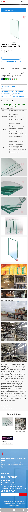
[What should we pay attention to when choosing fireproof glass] (7, 422)
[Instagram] (12, 491)
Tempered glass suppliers (17, 96)
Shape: (2, 68)
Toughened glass (17, 93)
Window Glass (5, 86)
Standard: (3, 72)
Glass (3, 89)
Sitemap (16, 505)
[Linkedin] (5, 491)
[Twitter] (7, 491)
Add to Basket (10, 61)
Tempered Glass (16, 86)
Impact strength (6, 93)
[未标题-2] (4, 454)
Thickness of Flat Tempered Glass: (6, 76)
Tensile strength (20, 91)
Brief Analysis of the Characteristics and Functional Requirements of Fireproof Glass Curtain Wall (20, 432)
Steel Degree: (17, 72)
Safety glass (5, 96)
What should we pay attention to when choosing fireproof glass (7, 428)
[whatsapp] (14, 491)
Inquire (10, 58)
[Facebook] (2, 491)
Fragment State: (17, 75)
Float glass (10, 89)
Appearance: (17, 68)
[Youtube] (9, 491)
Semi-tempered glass (7, 91)
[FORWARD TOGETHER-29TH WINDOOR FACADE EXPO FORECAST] (7, 438)
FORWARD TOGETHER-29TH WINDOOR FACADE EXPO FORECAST (6, 442)
